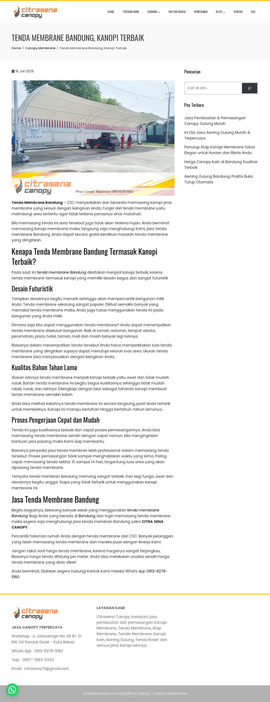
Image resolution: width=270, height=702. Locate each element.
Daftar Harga (177, 11)
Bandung (87, 515)
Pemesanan (200, 11)
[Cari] (249, 88)
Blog (219, 11)
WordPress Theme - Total (140, 693)
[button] (12, 689)
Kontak (238, 11)
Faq (253, 11)
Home (111, 11)
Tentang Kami (131, 11)
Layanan (152, 11)
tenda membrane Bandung (61, 272)
